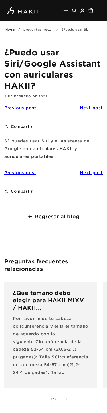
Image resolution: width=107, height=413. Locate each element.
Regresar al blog (57, 216)
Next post (91, 107)
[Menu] (66, 10)
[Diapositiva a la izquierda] (41, 399)
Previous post (20, 107)
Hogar (10, 29)
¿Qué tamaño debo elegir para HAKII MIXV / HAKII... (48, 300)
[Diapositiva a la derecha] (66, 399)
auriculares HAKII (53, 148)
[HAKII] (22, 10)
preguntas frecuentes (42, 29)
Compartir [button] (22, 126)
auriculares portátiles (28, 156)
